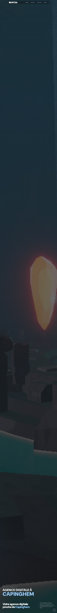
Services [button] (32, 2)
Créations (39, 2)
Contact (45, 2)
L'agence (27, 2)
